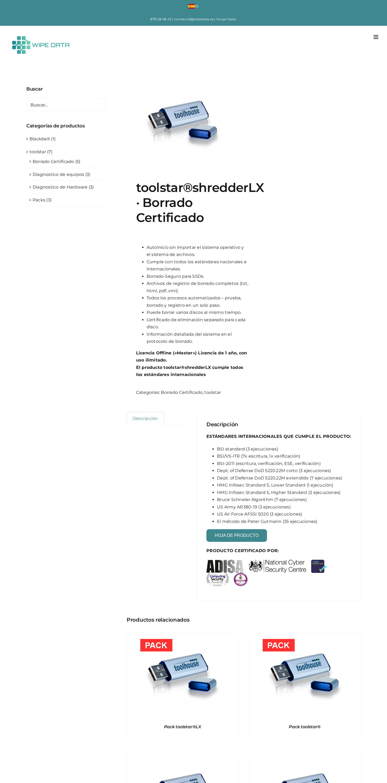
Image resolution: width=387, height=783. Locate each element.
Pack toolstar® (305, 726)
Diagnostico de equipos (58, 174)
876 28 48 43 (160, 19)
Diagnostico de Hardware (60, 187)
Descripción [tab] (145, 418)
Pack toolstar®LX (182, 726)
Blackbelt (39, 138)
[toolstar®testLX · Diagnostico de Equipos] (182, 756)
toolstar (212, 392)
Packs (39, 199)
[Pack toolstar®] (305, 636)
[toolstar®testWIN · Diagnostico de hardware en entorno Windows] (305, 756)
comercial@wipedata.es (194, 19)
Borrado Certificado (181, 392)
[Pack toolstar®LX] (182, 636)
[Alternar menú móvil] (376, 37)
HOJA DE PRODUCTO (237, 535)
